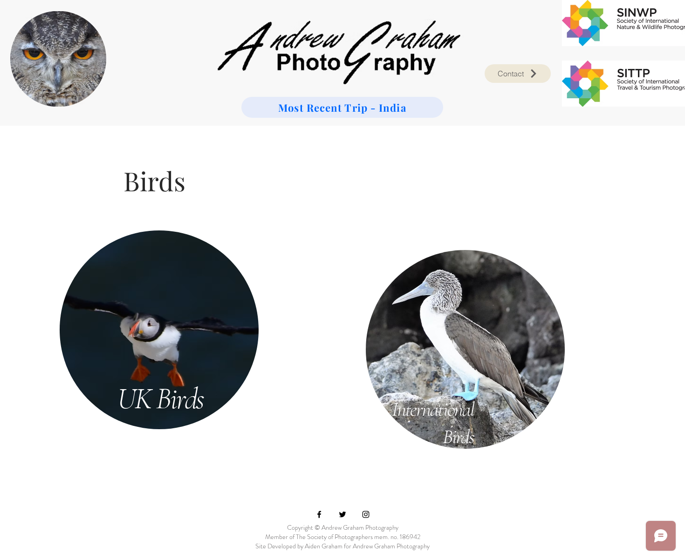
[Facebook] (319, 514)
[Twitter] (342, 514)
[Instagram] (365, 514)
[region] (160, 328)
